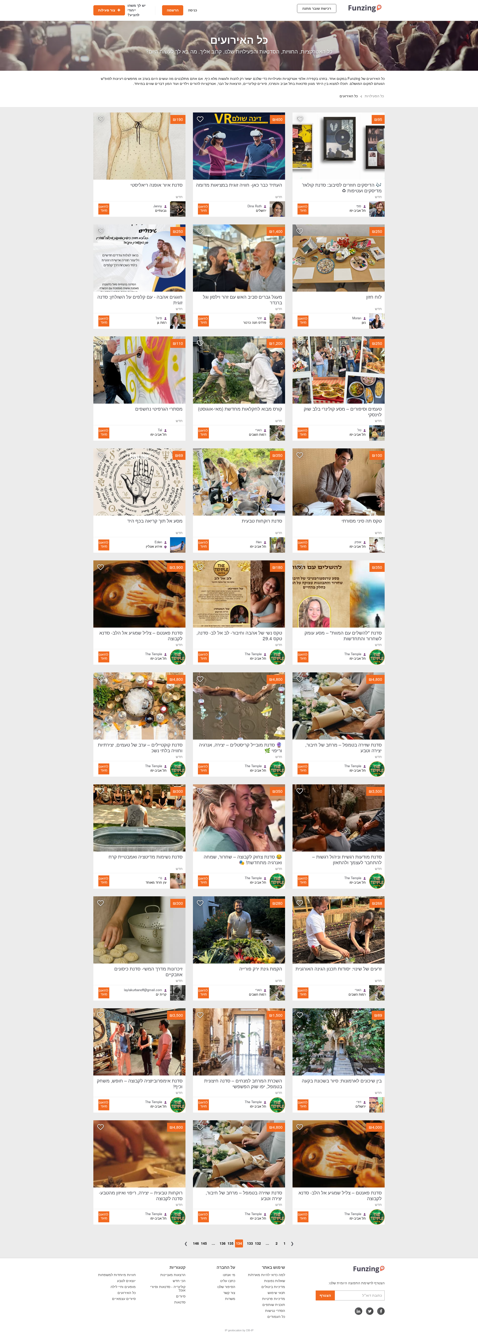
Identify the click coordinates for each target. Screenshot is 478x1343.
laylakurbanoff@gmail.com (143, 990)
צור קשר (229, 1293)
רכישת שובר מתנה (316, 8)
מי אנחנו (229, 1275)
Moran (356, 318)
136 (223, 1243)
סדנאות (179, 1302)
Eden (158, 542)
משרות (230, 1299)
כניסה (192, 10)
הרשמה (173, 10)
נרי (160, 878)
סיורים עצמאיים (124, 1299)
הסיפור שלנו (226, 1287)
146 (196, 1243)
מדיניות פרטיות (273, 1299)
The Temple (352, 654)
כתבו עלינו (227, 1281)
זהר (259, 318)
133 (250, 1243)
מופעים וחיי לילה (123, 1287)
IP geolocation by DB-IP (239, 1330)
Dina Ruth (254, 206)
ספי (358, 206)
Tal (160, 430)
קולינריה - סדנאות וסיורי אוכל (167, 1288)
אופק (358, 542)
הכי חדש (179, 1281)
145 (204, 1243)
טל (359, 430)
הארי (258, 430)
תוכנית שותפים (273, 1305)
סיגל (159, 318)
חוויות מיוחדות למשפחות (117, 1275)
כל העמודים (276, 1317)
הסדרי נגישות (275, 1311)
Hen (259, 542)
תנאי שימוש (276, 1293)
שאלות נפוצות (274, 1281)
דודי (358, 1102)
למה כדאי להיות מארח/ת (266, 1275)
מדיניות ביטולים (273, 1287)
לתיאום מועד (302, 208)
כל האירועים (127, 1293)
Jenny (157, 206)
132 (258, 1243)
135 (231, 1243)
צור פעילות (107, 10)
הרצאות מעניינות (172, 1275)
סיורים (180, 1296)
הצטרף (325, 1295)
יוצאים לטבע (126, 1281)
